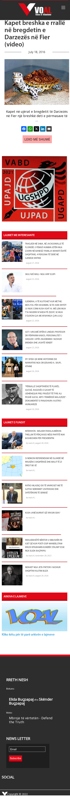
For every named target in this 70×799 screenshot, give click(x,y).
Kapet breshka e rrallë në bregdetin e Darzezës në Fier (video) (34, 34)
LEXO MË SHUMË (37, 139)
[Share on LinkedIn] (42, 129)
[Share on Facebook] (24, 129)
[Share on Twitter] (36, 129)
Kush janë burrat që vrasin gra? (42, 513)
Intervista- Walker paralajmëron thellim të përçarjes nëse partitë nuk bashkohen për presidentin (45, 434)
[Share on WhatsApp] (30, 129)
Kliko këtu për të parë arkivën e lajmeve (28, 634)
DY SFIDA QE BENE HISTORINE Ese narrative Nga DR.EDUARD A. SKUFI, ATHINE (43, 363)
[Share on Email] (49, 129)
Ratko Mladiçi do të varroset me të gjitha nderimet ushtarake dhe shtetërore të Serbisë (44, 489)
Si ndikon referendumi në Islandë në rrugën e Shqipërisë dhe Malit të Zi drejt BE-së (44, 462)
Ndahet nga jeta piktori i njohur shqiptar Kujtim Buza (42, 569)
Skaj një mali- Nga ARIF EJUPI (40, 274)
